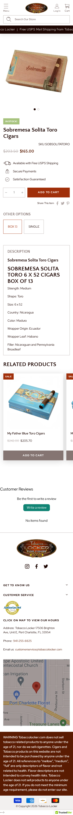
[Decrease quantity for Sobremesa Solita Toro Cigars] (6, 192)
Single (34, 227)
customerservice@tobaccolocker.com (38, 649)
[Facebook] (36, 566)
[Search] (9, 19)
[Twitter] (46, 566)
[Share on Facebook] (57, 203)
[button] (6, 8)
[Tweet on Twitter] (62, 203)
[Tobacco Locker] (36, 8)
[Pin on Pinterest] (68, 203)
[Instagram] (27, 566)
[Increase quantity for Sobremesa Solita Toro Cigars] (22, 192)
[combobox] (36, 19)
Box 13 (12, 227)
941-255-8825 (22, 641)
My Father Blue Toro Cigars (26, 433)
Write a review (36, 507)
